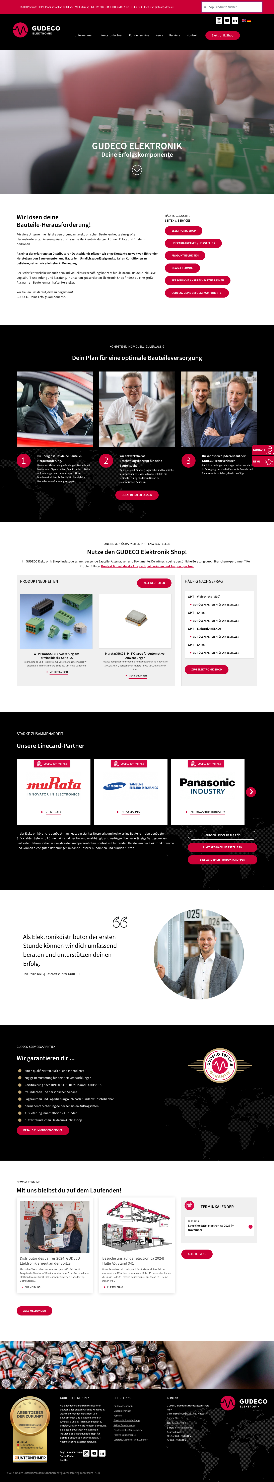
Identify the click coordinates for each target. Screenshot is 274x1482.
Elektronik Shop (222, 35)
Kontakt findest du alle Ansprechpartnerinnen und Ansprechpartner (147, 566)
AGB (97, 1473)
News (159, 35)
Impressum (86, 1473)
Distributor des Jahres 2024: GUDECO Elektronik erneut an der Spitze (50, 1261)
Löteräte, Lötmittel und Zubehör (130, 1440)
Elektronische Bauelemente (128, 1430)
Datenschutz (70, 1473)
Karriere (174, 35)
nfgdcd (183, 1428)
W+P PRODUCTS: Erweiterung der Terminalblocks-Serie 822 (56, 656)
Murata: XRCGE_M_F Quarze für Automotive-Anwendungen (135, 655)
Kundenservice (139, 35)
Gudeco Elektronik (123, 1406)
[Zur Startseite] (36, 29)
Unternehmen (83, 35)
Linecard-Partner (111, 35)
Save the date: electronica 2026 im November (211, 1228)
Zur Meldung (33, 1287)
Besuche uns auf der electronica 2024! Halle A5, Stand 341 (133, 1261)
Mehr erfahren (59, 672)
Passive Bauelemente (125, 1435)
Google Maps (173, 1418)
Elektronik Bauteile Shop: (127, 1420)
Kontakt (192, 35)
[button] (251, 792)
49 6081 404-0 (179, 1423)
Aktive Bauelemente (124, 1425)
